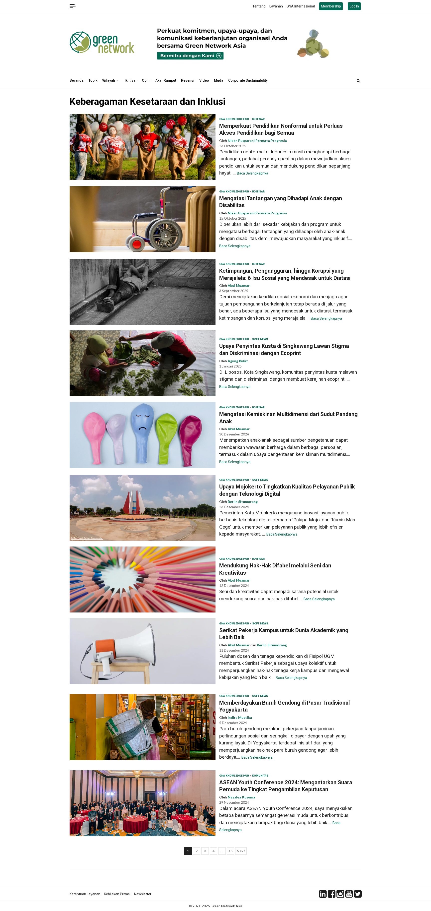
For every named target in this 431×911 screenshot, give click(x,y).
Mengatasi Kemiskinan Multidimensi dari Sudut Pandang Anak (143, 435)
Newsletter (142, 894)
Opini (146, 80)
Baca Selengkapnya (252, 173)
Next (241, 851)
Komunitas (260, 775)
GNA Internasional (301, 6)
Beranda (77, 80)
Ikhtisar (131, 80)
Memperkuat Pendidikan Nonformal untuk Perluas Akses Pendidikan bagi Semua (143, 147)
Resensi (187, 80)
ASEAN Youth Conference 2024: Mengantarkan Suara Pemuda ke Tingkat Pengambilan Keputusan (143, 803)
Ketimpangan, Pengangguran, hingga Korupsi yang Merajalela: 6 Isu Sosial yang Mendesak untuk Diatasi (143, 292)
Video (204, 80)
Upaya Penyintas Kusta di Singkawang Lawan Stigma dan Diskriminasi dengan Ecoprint (143, 363)
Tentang (259, 6)
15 (230, 851)
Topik (93, 80)
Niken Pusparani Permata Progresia (257, 140)
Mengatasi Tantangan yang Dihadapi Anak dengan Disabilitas (143, 219)
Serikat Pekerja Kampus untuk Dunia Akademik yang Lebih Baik (143, 651)
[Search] (358, 80)
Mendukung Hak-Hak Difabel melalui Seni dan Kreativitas (143, 579)
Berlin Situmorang (243, 501)
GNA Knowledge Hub (234, 119)
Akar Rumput (165, 80)
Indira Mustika (240, 717)
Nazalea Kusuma (241, 797)
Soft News (260, 339)
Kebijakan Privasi (117, 894)
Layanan (276, 6)
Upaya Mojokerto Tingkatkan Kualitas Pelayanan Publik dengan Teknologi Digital (143, 508)
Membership (331, 6)
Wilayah (108, 80)
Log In (354, 6)
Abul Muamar (239, 285)
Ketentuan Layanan (85, 894)
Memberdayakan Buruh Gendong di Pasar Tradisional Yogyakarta (143, 727)
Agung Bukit (238, 361)
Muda (218, 80)
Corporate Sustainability (248, 80)
